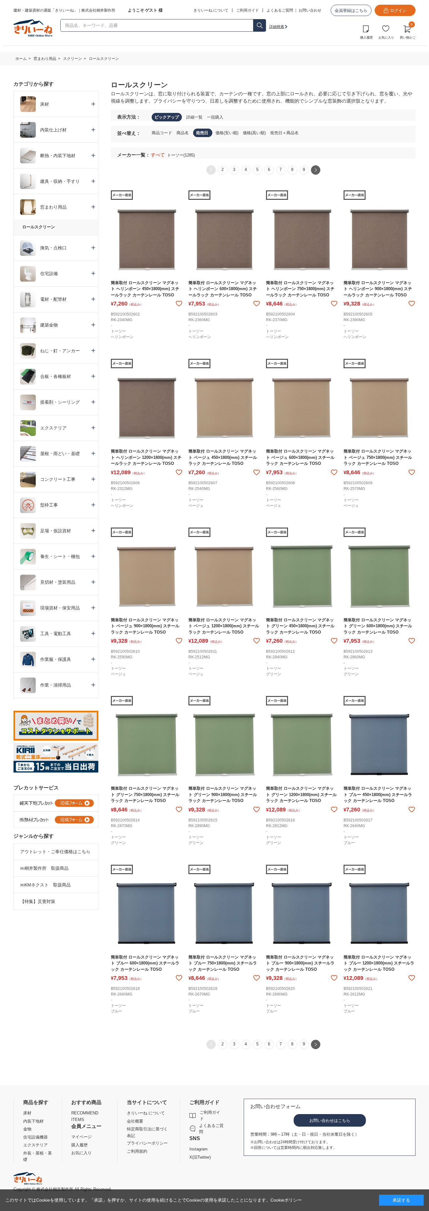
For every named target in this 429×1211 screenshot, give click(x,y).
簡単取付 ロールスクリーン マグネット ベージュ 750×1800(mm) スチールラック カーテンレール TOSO (378, 457)
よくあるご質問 (280, 10)
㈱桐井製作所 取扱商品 (44, 868)
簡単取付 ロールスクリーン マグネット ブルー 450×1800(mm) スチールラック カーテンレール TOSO (378, 794)
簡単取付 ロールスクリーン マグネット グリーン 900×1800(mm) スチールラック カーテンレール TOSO (222, 794)
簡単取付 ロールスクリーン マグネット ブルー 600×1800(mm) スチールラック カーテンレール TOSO (145, 963)
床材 (27, 1113)
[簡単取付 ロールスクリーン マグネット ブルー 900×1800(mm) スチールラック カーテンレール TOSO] (301, 913)
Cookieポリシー (286, 1200)
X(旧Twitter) (200, 1157)
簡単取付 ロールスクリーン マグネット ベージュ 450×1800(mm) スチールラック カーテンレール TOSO (222, 457)
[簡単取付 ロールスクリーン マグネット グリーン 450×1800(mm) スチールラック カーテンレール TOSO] (301, 576)
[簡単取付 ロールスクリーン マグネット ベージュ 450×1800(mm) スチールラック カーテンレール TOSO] (224, 408)
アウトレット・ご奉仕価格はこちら (55, 851)
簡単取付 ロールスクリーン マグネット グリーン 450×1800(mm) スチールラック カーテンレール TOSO (300, 626)
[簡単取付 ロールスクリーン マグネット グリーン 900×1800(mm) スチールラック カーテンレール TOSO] (224, 745)
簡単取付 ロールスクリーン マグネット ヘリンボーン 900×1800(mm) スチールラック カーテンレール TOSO (378, 288)
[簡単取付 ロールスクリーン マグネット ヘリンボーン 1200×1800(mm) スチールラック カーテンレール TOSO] (146, 408)
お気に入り (386, 37)
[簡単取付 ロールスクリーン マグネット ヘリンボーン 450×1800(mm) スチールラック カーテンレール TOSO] (146, 239)
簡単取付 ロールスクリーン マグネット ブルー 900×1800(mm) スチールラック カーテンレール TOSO (300, 963)
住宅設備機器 (35, 1137)
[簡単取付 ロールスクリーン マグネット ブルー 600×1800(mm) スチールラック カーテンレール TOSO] (146, 913)
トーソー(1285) (181, 155)
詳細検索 (276, 26)
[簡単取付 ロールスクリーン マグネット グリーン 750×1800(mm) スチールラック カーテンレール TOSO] (146, 745)
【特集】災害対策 (37, 901)
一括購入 (215, 117)
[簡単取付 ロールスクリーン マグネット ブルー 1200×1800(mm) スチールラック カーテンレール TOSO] (379, 913)
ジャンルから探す (34, 836)
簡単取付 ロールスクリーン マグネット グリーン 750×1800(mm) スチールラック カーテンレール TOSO (145, 794)
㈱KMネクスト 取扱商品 (45, 884)
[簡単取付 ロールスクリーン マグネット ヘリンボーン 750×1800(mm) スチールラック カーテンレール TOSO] (301, 239)
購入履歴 (366, 37)
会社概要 (135, 1121)
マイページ (81, 1136)
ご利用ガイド (210, 1115)
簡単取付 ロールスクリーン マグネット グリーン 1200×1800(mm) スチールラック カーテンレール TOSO (301, 794)
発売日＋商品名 (284, 132)
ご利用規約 (137, 1151)
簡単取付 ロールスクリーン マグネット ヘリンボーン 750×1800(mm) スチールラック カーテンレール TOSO (300, 288)
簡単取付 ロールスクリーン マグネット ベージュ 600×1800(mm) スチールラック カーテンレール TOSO (300, 457)
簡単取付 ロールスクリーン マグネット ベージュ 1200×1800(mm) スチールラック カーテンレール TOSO (223, 626)
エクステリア (35, 1145)
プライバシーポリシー (147, 1143)
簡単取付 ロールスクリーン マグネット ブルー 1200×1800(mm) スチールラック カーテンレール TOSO (379, 963)
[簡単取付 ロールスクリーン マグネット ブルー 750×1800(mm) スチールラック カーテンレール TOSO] (224, 913)
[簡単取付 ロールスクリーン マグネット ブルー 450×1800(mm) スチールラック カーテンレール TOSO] (379, 745)
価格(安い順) (227, 132)
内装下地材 (33, 1121)
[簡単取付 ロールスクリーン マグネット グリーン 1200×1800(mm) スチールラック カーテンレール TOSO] (301, 745)
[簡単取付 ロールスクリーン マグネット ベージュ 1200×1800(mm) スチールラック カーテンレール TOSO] (224, 576)
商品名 (183, 132)
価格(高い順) (255, 132)
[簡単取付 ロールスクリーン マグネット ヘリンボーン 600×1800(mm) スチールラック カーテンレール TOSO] (224, 239)
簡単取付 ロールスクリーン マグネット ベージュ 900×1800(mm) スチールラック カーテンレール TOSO (145, 626)
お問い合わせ (310, 10)
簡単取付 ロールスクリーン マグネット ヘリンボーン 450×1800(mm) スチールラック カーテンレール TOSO (145, 288)
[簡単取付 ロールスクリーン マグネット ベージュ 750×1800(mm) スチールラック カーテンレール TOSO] (379, 408)
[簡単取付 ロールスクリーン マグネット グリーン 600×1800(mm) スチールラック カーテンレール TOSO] (379, 576)
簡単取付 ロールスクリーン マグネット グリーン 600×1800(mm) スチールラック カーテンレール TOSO (378, 626)
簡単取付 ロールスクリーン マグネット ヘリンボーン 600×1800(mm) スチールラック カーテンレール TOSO (222, 288)
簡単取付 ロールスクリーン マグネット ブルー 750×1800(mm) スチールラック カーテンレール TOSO (222, 963)
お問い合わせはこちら (329, 1120)
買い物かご (407, 31)
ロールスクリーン (38, 227)
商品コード (162, 132)
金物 (27, 1129)
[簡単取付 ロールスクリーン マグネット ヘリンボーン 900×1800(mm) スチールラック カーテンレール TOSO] (379, 239)
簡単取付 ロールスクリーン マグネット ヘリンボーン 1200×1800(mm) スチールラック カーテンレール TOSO (146, 457)
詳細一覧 (194, 117)
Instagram (198, 1149)
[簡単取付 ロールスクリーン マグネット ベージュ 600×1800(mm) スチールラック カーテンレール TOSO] (301, 408)
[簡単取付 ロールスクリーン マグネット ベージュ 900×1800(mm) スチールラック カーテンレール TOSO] (146, 576)
